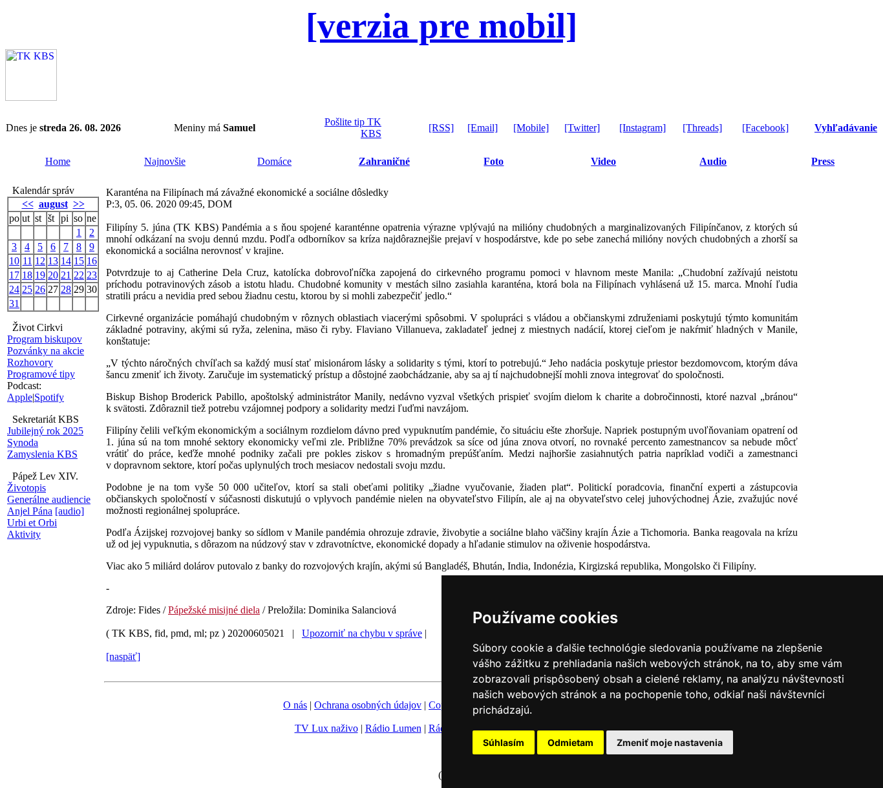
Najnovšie (165, 161)
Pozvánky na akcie (45, 350)
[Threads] (702, 127)
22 (79, 275)
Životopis (26, 487)
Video (603, 161)
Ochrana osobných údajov (367, 704)
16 (92, 260)
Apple (19, 397)
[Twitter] (582, 127)
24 (14, 289)
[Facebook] (765, 127)
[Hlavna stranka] (31, 97)
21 (66, 275)
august (53, 203)
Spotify (49, 397)
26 (40, 289)
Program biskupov (44, 339)
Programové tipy (41, 373)
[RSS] (441, 127)
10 (14, 260)
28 (66, 289)
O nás (295, 704)
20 (53, 275)
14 (66, 260)
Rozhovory (30, 362)
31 (14, 303)
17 (14, 275)
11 (27, 260)
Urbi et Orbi (32, 522)
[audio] (69, 511)
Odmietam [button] (570, 742)
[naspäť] (123, 656)
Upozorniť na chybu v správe (362, 633)
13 (53, 260)
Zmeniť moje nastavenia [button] (670, 742)
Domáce (274, 161)
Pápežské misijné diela (214, 609)
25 (27, 289)
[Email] (482, 127)
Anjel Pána (29, 511)
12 (40, 260)
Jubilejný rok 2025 (45, 430)
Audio (713, 161)
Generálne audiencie (48, 499)
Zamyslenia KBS (42, 454)
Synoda (22, 442)
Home (57, 161)
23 (92, 275)
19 (40, 275)
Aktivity (24, 534)
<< (28, 203)
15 (79, 260)
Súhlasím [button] (503, 742)
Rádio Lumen (393, 728)
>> (79, 203)
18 (27, 275)
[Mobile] (531, 127)
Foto (494, 161)
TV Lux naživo (326, 728)
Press (823, 161)
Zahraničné (384, 161)
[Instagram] (642, 127)
